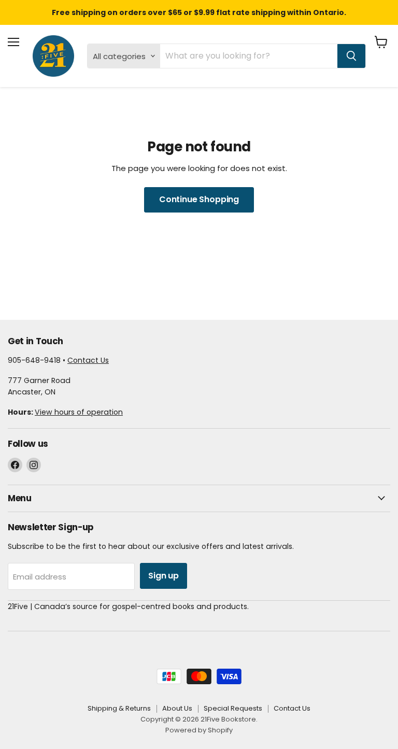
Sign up (163, 576)
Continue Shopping (199, 199)
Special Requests (233, 708)
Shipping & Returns (119, 708)
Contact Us (88, 360)
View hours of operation (79, 412)
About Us (177, 708)
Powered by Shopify (199, 730)
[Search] (351, 56)
